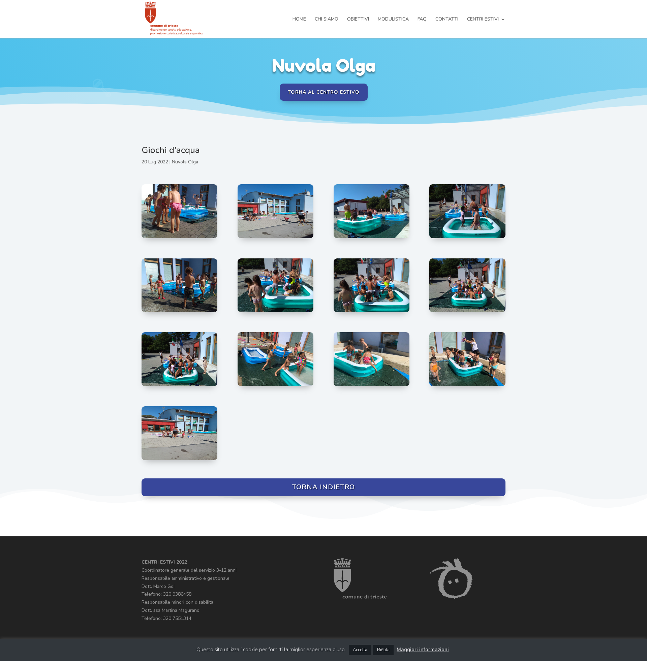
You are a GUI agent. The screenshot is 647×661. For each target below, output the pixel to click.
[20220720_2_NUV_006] (179, 386)
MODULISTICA (393, 19)
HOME (299, 19)
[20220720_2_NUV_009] (275, 312)
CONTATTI (446, 19)
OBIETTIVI (358, 19)
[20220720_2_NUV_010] (179, 312)
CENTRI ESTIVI (483, 19)
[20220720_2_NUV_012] (371, 238)
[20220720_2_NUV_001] (275, 238)
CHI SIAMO (326, 19)
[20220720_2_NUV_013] (179, 238)
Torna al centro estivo (324, 92)
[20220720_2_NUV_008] (371, 312)
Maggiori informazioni (423, 649)
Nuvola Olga (185, 162)
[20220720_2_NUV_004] (371, 386)
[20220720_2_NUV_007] (467, 312)
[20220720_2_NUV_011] (467, 238)
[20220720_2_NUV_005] (275, 386)
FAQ (422, 19)
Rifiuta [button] (383, 650)
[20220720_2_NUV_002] (179, 460)
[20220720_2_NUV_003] (467, 386)
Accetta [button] (360, 650)
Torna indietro (323, 487)
